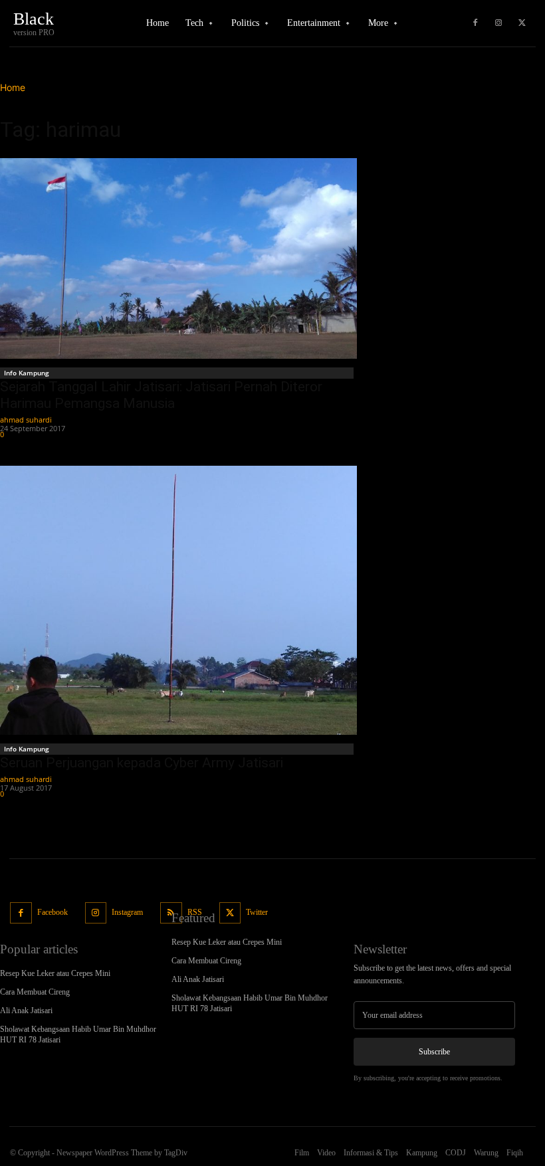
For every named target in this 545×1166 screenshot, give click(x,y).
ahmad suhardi (26, 420)
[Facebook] (475, 23)
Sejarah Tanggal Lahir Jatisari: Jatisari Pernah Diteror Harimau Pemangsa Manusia (161, 395)
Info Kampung (26, 372)
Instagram (127, 912)
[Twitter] (522, 23)
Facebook (52, 912)
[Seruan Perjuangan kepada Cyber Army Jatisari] (178, 600)
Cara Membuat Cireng (35, 992)
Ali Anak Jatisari (26, 1010)
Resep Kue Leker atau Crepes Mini (55, 973)
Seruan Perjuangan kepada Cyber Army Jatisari (141, 763)
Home (12, 87)
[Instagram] (498, 23)
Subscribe (434, 1051)
